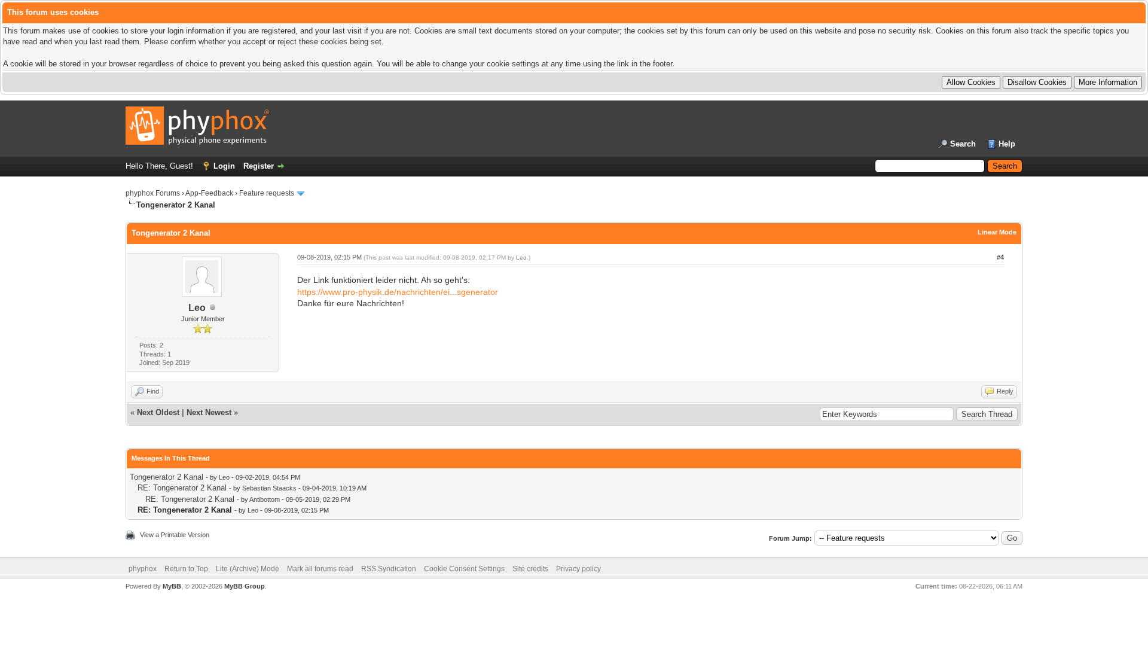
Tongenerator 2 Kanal (166, 477)
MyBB (172, 586)
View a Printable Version (174, 534)
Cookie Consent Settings (464, 569)
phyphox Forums (153, 193)
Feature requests (266, 193)
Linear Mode (997, 232)
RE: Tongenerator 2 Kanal (182, 487)
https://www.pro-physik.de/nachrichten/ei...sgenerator (397, 292)
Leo (197, 308)
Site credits (530, 569)
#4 (1000, 257)
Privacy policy (578, 569)
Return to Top (186, 569)
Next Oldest (158, 412)
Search (963, 143)
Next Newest (209, 412)
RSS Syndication (388, 569)
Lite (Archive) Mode (247, 569)
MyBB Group (244, 586)
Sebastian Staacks (269, 488)
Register (258, 166)
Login (224, 166)
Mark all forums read (320, 569)
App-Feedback (209, 193)
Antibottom (264, 499)
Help (1007, 143)
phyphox (143, 569)
